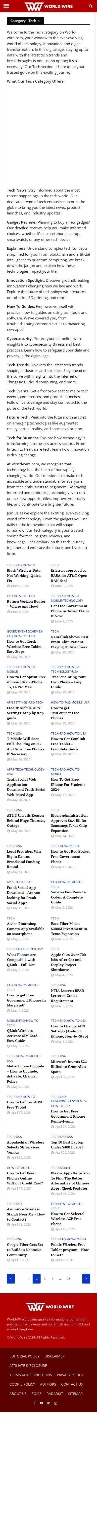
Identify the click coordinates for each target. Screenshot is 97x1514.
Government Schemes (24, 631)
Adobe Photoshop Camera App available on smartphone (26, 928)
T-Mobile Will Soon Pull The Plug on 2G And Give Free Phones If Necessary (25, 746)
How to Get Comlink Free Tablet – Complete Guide (68, 743)
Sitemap (75, 1393)
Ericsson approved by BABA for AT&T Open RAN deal (69, 575)
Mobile (56, 600)
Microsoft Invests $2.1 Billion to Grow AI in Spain (69, 1066)
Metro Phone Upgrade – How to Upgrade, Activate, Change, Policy (25, 1074)
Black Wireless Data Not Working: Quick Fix (24, 575)
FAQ (19, 565)
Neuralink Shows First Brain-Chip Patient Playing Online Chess (69, 641)
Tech (11, 565)
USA (75, 671)
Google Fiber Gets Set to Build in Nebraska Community (25, 1249)
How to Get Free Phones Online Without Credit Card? (25, 1178)
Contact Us (72, 1384)
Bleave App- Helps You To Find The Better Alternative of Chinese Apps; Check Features (70, 1181)
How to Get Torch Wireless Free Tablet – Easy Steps (26, 646)
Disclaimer (55, 1356)
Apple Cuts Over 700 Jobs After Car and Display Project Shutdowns (68, 962)
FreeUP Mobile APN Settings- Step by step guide (25, 712)
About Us (18, 1393)
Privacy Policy (70, 1375)
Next (86, 1279)
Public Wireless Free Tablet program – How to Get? (70, 1249)
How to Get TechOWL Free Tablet (25, 1104)
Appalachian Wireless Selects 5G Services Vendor (25, 1147)
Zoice (37, 1393)
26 (68, 1279)
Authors (48, 1384)
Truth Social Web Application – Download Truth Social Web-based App (26, 787)
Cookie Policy (22, 1384)
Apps (10, 769)
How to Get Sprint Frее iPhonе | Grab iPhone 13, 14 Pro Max (26, 681)
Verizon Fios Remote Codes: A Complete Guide (68, 897)
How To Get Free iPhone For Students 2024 (68, 784)
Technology (73, 600)
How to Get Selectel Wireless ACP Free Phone (68, 1218)
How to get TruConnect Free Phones (65, 712)
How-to (29, 565)
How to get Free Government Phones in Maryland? (26, 1000)
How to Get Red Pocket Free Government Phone (70, 856)
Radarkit (55, 1393)
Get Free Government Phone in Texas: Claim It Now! (70, 610)
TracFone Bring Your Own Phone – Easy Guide (68, 681)
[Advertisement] (48, 136)
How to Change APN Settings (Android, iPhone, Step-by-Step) (69, 1031)
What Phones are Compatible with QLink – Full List (21, 959)
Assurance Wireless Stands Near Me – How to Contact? (26, 1214)
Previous (11, 1279)
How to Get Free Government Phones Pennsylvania (68, 1116)
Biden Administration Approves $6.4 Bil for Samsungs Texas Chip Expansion (69, 823)
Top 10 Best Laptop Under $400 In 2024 (67, 1145)
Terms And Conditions (30, 1375)
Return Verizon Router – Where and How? (26, 604)
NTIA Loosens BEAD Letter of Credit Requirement (67, 995)
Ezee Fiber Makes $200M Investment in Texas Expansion (69, 928)
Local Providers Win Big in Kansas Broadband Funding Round (24, 859)
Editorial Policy (24, 1356)
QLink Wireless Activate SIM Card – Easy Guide (23, 1035)
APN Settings (17, 702)
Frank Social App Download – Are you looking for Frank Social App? (23, 895)
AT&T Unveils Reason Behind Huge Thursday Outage (26, 820)
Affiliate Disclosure (28, 1365)
